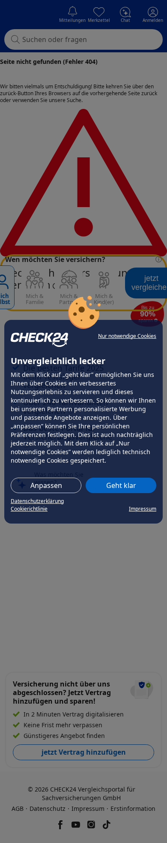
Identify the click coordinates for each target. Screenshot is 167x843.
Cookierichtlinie (29, 508)
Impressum (142, 508)
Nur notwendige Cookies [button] (127, 336)
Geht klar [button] (121, 485)
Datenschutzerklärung (37, 501)
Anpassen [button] (46, 485)
